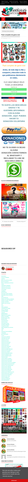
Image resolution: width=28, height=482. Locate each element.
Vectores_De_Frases (5, 347)
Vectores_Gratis (4, 357)
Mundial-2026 (4, 319)
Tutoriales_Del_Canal (5, 338)
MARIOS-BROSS (4, 313)
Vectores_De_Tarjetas (5, 351)
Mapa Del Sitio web (15, 2)
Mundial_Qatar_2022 (5, 318)
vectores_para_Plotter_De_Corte (7, 372)
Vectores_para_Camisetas (6, 361)
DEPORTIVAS (4, 292)
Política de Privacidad (13, 1)
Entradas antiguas (21, 221)
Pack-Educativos (4, 320)
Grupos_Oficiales (4, 309)
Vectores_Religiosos (5, 377)
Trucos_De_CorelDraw (5, 336)
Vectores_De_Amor (5, 340)
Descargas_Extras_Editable (6, 293)
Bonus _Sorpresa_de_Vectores (7, 282)
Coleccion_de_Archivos (6, 286)
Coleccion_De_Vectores (6, 288)
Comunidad (3, 289)
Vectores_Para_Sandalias (6, 374)
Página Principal (4, 1)
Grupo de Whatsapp (5, 2)
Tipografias (3, 332)
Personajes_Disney (5, 323)
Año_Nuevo (3, 276)
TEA (2, 330)
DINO (2, 296)
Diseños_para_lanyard (5, 303)
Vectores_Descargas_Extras (6, 353)
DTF (2, 304)
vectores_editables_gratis (6, 355)
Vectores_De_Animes (5, 343)
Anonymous (9, 455)
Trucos (2, 335)
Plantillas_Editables (5, 324)
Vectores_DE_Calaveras (6, 346)
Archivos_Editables (5, 277)
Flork (2, 305)
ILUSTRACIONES (4, 311)
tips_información (4, 334)
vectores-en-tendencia (5, 378)
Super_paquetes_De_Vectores (7, 327)
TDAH (2, 328)
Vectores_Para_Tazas (5, 376)
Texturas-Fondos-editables (6, 331)
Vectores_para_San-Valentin (7, 373)
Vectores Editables (10, 439)
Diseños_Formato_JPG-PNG (7, 300)
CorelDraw (3, 291)
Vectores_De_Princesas (6, 350)
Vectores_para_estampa (6, 366)
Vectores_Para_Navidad (6, 370)
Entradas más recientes (8, 221)
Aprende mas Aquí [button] (7, 476)
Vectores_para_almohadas (6, 359)
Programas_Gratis (5, 326)
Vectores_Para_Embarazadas (7, 365)
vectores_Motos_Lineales (6, 358)
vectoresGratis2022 (5, 380)
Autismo (3, 278)
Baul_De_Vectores (4, 281)
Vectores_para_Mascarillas (6, 369)
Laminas (3, 312)
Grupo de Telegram (23, 1)
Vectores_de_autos (5, 345)
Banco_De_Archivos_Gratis (6, 280)
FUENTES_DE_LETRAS (5, 308)
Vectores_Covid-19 (5, 339)
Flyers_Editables (4, 307)
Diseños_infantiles (5, 301)
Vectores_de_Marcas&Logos (7, 349)
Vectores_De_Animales (5, 342)
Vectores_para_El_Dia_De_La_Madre (8, 362)
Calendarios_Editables (5, 285)
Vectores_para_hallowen (6, 367)
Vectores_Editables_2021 (6, 354)
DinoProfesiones (4, 297)
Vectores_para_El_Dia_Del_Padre (7, 363)
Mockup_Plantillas (5, 316)
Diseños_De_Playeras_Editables (7, 299)
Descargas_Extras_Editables (8, 31)
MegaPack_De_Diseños (6, 315)
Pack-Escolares (4, 322)
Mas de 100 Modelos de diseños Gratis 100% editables (13, 428)
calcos (2, 284)
